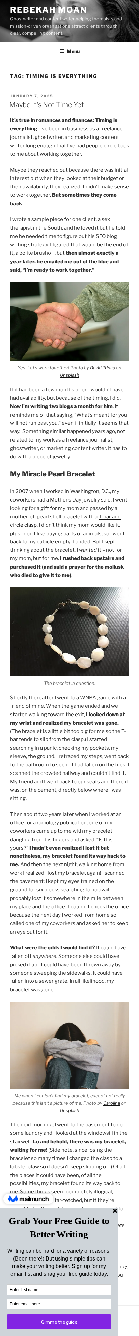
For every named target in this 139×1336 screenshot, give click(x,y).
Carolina (111, 1103)
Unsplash (69, 375)
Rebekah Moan (48, 10)
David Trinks (102, 367)
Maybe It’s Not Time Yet (46, 105)
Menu (73, 51)
